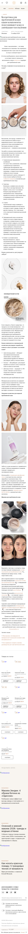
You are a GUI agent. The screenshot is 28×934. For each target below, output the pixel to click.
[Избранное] (7, 3)
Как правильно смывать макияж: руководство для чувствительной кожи (13, 643)
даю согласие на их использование (15, 912)
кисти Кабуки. (17, 590)
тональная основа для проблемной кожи (14, 581)
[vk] (3, 892)
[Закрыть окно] (26, 932)
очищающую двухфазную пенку (13, 476)
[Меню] (2, 2)
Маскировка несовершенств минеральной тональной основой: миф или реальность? (13, 637)
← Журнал (4, 14)
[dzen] (15, 892)
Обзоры (17, 8)
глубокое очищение (9, 179)
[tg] (11, 892)
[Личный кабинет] (21, 3)
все (5, 8)
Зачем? (23, 932)
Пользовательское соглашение (10, 925)
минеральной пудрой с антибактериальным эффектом (13, 606)
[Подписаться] (25, 898)
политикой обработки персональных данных (14, 911)
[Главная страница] (14, 2)
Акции (22, 8)
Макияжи (11, 8)
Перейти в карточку (5, 681)
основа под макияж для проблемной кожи (13, 571)
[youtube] (7, 892)
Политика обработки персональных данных (13, 923)
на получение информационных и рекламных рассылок (13, 904)
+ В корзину (7, 732)
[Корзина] (24, 3)
